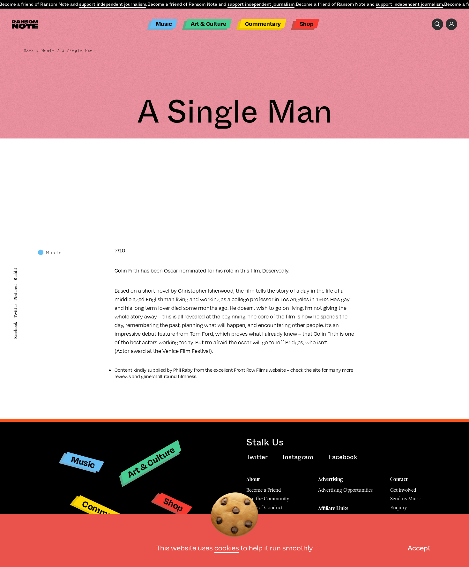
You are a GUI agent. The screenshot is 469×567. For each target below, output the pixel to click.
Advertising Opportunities (345, 490)
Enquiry (398, 507)
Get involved (403, 490)
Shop (307, 23)
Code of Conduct (264, 507)
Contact (399, 479)
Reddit (15, 274)
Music (164, 23)
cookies (226, 547)
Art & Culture (208, 23)
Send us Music (405, 499)
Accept (419, 547)
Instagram (298, 457)
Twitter (15, 311)
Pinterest (15, 292)
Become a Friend (263, 490)
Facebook (15, 330)
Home (29, 51)
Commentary (263, 23)
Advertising (330, 479)
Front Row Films (251, 370)
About (253, 479)
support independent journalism (112, 4)
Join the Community (267, 499)
